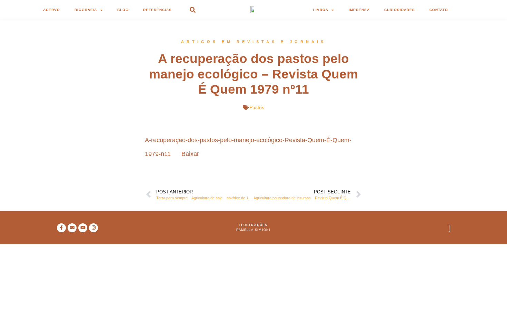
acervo (51, 10)
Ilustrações (253, 225)
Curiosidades (399, 10)
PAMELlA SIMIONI (253, 230)
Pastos (256, 107)
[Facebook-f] (61, 227)
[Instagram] (93, 227)
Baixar (190, 153)
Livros (320, 10)
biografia (85, 10)
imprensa (359, 10)
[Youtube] (82, 227)
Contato (438, 10)
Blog (123, 10)
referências (157, 10)
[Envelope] (72, 227)
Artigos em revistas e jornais (253, 42)
